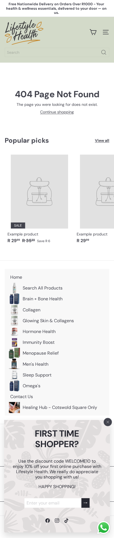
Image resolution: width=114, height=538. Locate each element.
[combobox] (57, 52)
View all (102, 140)
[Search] (103, 52)
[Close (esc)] (108, 422)
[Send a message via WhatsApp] (103, 527)
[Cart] (93, 32)
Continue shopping (57, 111)
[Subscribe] (85, 503)
